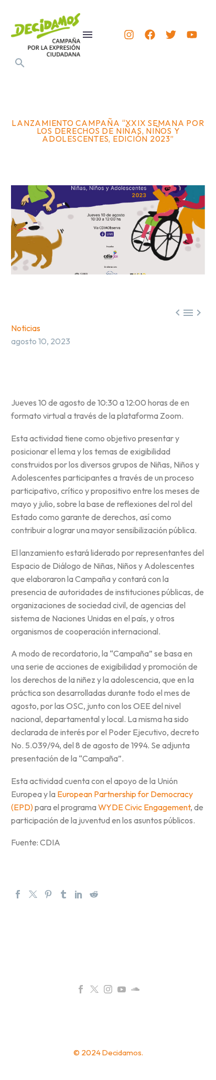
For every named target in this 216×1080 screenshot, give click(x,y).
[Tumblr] (63, 894)
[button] (20, 63)
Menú (87, 35)
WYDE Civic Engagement (144, 807)
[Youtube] (192, 34)
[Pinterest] (48, 894)
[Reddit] (94, 894)
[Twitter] (171, 34)
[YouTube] (121, 989)
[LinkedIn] (78, 894)
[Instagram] (129, 34)
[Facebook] (150, 34)
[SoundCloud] (135, 989)
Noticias (25, 328)
